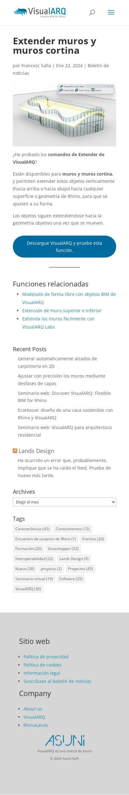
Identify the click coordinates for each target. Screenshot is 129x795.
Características (32, 528)
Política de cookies (42, 665)
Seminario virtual (34, 578)
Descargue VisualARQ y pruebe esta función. (64, 246)
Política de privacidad (46, 657)
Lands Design (36, 451)
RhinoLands (35, 725)
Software (71, 578)
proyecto (51, 568)
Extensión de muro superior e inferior (61, 310)
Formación (28, 548)
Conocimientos (73, 528)
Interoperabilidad (34, 558)
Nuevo (24, 568)
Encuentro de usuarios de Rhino (45, 539)
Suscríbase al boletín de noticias (57, 681)
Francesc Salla (36, 65)
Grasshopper (63, 548)
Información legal (41, 673)
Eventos (93, 539)
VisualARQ (28, 588)
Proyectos (80, 568)
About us (32, 709)
